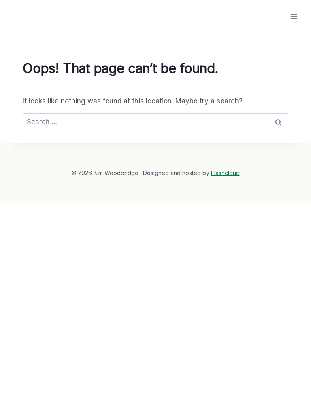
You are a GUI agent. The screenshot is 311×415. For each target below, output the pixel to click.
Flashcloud (225, 172)
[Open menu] (293, 16)
